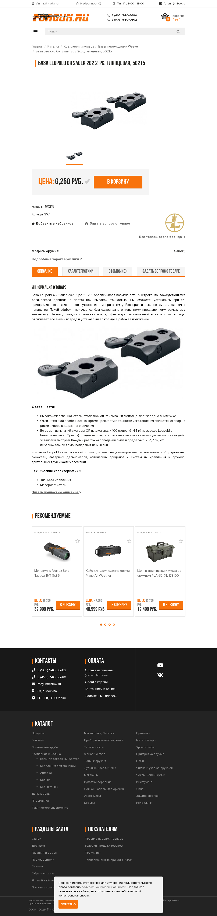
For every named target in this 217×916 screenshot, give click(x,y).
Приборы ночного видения (103, 740)
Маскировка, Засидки (99, 733)
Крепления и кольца (79, 46)
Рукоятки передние (98, 782)
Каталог (53, 46)
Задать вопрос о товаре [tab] (109, 223)
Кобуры (89, 803)
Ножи (140, 761)
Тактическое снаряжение (50, 807)
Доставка (38, 845)
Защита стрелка (147, 796)
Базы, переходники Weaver (118, 46)
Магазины (91, 775)
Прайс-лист (92, 852)
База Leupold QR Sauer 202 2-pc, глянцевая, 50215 (74, 51)
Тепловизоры (94, 747)
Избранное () (90, 3)
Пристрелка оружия (150, 754)
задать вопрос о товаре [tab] (161, 271)
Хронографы (145, 747)
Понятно (68, 904)
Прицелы (38, 733)
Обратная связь (43, 873)
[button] (102, 625)
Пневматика (40, 800)
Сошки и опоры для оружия (104, 789)
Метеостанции (146, 740)
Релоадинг (144, 803)
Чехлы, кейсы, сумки (150, 775)
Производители (43, 859)
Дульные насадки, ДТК (100, 768)
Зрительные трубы (45, 747)
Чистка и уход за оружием (154, 768)
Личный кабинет (47, 3)
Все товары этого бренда (161, 237)
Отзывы (37, 866)
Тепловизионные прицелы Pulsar (108, 860)
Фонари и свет (94, 754)
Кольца (45, 780)
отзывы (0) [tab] (118, 271)
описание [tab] (44, 271)
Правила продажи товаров (104, 838)
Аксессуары (92, 796)
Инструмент (144, 782)
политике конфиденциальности (104, 887)
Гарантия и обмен (44, 852)
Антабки (46, 773)
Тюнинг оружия (95, 761)
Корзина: (178, 17)
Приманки (143, 733)
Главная (37, 46)
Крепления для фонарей (58, 766)
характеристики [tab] (80, 271)
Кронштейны (49, 787)
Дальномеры (41, 793)
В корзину (118, 182)
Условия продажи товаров (104, 845)
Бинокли (38, 740)
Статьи (36, 838)
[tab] (57, 259)
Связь (140, 789)
